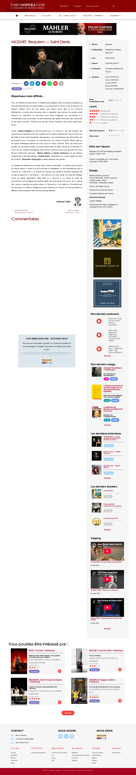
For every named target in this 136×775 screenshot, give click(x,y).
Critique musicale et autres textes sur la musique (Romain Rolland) (113, 388)
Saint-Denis (110, 58)
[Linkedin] (72, 736)
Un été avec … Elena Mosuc (112, 466)
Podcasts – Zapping (92, 16)
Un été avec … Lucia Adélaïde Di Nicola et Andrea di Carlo (112, 438)
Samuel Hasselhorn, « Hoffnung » (113, 369)
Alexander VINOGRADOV (114, 89)
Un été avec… (109, 491)
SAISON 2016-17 (112, 63)
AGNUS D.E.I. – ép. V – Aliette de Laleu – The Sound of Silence (115, 349)
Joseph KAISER (111, 83)
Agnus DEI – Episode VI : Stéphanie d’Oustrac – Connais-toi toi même (114, 335)
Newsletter (64, 6)
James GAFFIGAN (112, 80)
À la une (46, 16)
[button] (47, 15)
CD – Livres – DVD (66, 16)
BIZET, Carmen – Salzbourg (41, 650)
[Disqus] (46, 249)
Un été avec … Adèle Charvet (112, 452)
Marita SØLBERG (111, 86)
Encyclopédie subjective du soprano (112, 505)
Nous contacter (92, 6)
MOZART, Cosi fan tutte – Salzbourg (106, 650)
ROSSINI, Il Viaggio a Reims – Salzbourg (102, 681)
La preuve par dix (110, 518)
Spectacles (30, 16)
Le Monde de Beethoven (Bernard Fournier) (113, 409)
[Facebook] (60, 736)
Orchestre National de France (114, 70)
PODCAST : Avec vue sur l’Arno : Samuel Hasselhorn (115, 321)
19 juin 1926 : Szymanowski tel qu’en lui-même (107, 619)
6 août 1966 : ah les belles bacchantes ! (106, 562)
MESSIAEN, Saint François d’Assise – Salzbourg (45, 681)
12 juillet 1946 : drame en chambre (104, 590)
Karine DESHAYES (112, 77)
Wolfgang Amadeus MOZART (113, 51)
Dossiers (114, 16)
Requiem (108, 44)
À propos (77, 6)
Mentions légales (55, 770)
